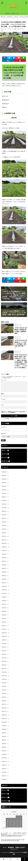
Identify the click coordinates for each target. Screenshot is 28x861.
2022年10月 (5, 636)
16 (20, 821)
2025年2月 (5, 536)
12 (7, 821)
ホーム (2, 13)
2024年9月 (5, 554)
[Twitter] (9, 57)
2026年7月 (5, 475)
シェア (11, 860)
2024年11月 (5, 547)
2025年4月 (5, 529)
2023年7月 (5, 604)
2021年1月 (5, 711)
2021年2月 (5, 707)
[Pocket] (18, 57)
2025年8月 (5, 514)
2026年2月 (5, 493)
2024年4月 (5, 572)
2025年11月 (5, 504)
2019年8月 (5, 772)
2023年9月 (5, 597)
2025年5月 (5, 525)
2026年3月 (5, 489)
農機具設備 (6, 461)
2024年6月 (5, 564)
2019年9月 (5, 768)
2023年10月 (5, 593)
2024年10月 (5, 550)
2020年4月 (5, 743)
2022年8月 (5, 643)
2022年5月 (5, 654)
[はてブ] (14, 57)
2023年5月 (5, 611)
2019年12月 (5, 757)
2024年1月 (5, 582)
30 (20, 826)
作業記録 (16, 16)
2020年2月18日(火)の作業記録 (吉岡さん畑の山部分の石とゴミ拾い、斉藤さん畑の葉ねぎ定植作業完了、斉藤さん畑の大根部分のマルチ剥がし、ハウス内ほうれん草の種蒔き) (21, 361)
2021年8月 (5, 686)
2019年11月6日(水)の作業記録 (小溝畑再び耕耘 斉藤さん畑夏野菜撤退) (21, 330)
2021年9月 (5, 682)
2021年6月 (5, 693)
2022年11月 (5, 632)
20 (10, 823)
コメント (3, 380)
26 (7, 826)
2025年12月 (5, 500)
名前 (2, 393)
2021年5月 (5, 697)
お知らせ (6, 450)
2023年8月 (5, 600)
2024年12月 (5, 543)
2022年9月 (5, 640)
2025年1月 (5, 539)
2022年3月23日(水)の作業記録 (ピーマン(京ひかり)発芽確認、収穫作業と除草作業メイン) (21, 344)
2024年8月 (5, 557)
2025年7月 (5, 518)
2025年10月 (5, 507)
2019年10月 (5, 765)
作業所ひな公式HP (15, 13)
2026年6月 (5, 479)
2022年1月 (5, 668)
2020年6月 (5, 736)
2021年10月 (5, 679)
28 (14, 826)
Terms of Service (12, 840)
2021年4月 (5, 700)
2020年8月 (5, 729)
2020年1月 (5, 754)
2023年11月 (5, 589)
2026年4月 (5, 486)
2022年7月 (5, 647)
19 (7, 823)
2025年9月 (5, 511)
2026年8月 (5, 471)
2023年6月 (5, 607)
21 (14, 823)
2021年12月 (5, 672)
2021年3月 (5, 704)
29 (17, 826)
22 (17, 823)
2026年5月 (5, 482)
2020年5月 (5, 740)
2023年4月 (5, 614)
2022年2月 (5, 665)
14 (14, 821)
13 (10, 821)
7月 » (6, 828)
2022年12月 (5, 629)
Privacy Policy (4, 840)
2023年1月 (5, 625)
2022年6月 (5, 650)
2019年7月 (5, 775)
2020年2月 (5, 750)
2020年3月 (5, 747)
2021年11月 (5, 675)
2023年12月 (5, 586)
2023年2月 (5, 622)
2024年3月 (5, 575)
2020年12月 (5, 715)
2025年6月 (5, 522)
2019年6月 (5, 779)
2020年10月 (5, 722)
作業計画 (6, 453)
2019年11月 (5, 761)
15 (17, 821)
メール (3, 399)
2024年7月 (5, 561)
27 (10, 826)
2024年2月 (5, 579)
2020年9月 (5, 725)
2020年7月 (5, 732)
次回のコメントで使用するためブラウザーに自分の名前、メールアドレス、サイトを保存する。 (14, 412)
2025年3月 (5, 532)
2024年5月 (5, 568)
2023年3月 (5, 618)
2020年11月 (5, 718)
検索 (3, 440)
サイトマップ (23, 13)
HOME (3, 16)
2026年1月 (5, 497)
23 (20, 823)
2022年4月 (5, 657)
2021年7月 (5, 690)
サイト (2, 404)
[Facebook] (4, 57)
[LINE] (23, 57)
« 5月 (3, 828)
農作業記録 (7, 13)
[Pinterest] (20, 60)
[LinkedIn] (8, 60)
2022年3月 (5, 661)
